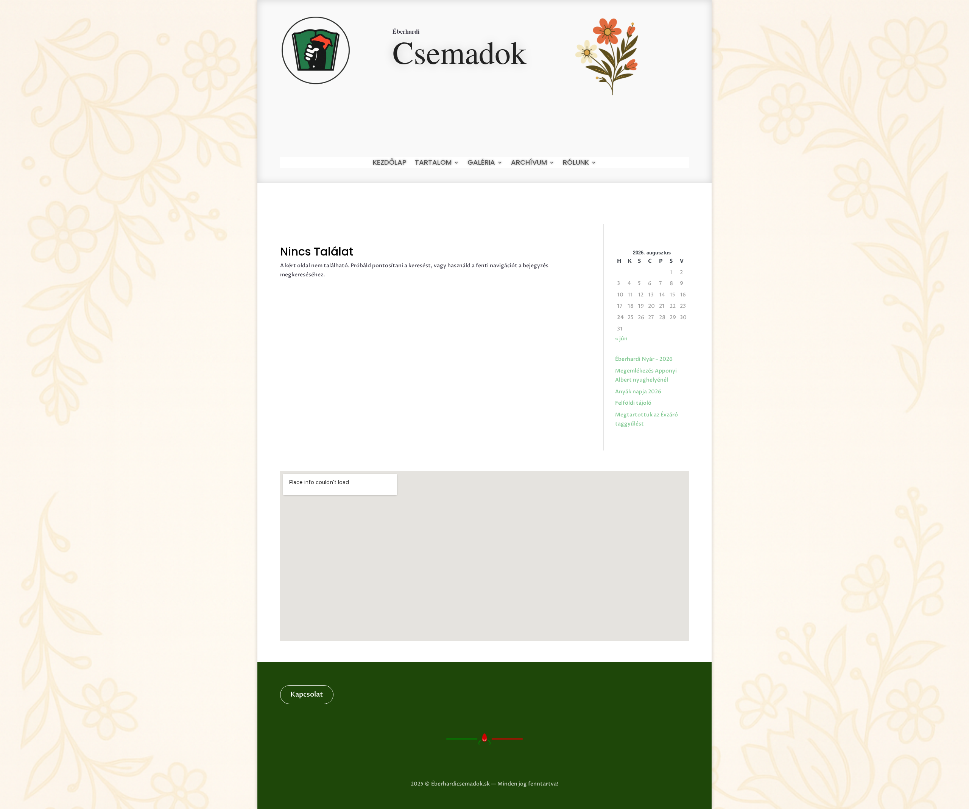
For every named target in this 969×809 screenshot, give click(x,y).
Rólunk (576, 163)
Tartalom (433, 163)
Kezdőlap (390, 163)
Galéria (481, 163)
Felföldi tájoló (633, 403)
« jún (621, 338)
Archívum (529, 163)
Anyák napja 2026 (638, 391)
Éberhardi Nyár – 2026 (644, 359)
